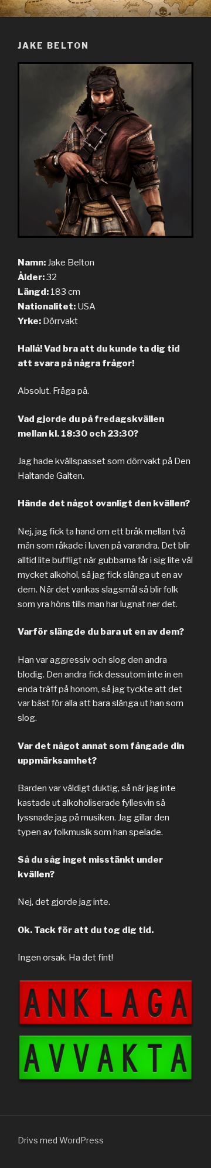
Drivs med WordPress (61, 1140)
